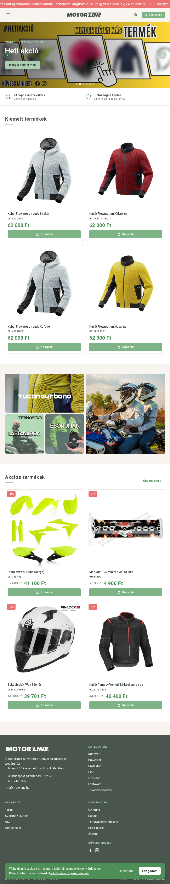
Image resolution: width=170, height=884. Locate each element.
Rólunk (92, 815)
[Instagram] (97, 850)
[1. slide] (77, 84)
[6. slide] (93, 84)
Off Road (94, 778)
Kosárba (47, 234)
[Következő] (162, 55)
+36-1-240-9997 (15, 781)
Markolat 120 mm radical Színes (111, 572)
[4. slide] (86, 84)
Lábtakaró (95, 784)
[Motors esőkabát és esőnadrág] (64, 434)
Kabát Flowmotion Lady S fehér (29, 213)
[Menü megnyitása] (8, 15)
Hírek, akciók (96, 828)
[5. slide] (90, 84)
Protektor (94, 766)
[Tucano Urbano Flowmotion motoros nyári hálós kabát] (44, 393)
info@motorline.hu (17, 787)
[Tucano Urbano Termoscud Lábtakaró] (24, 434)
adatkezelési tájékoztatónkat (69, 873)
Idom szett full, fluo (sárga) (26, 572)
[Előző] (7, 55)
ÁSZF (8, 821)
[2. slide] (80, 84)
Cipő (91, 772)
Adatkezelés (13, 828)
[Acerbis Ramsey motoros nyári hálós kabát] (125, 414)
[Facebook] (90, 850)
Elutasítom (125, 871)
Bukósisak (95, 760)
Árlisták (93, 834)
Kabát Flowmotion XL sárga (107, 326)
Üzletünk (94, 809)
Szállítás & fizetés (16, 815)
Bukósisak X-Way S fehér (24, 684)
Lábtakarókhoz (19, 65)
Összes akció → (154, 480)
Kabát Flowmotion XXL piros (108, 213)
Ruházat (94, 754)
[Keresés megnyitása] (135, 15)
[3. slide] (83, 84)
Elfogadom (150, 871)
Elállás (9, 809)
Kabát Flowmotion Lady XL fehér (29, 326)
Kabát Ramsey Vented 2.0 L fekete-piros (116, 684)
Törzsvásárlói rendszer (103, 821)
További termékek (100, 790)
